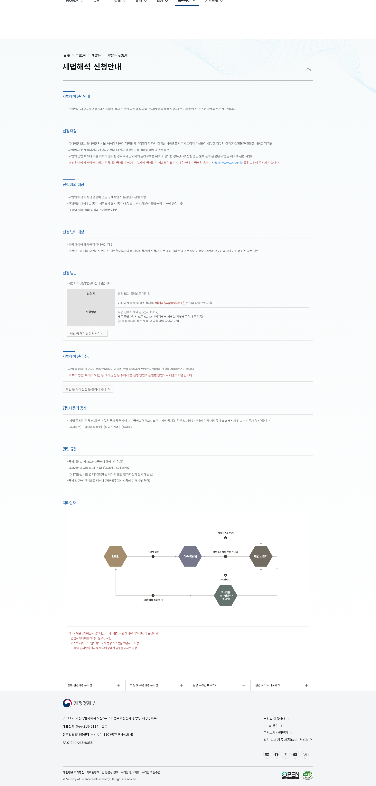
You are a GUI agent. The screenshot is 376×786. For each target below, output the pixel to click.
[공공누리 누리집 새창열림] (290, 776)
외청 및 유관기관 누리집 (144, 685)
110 (106, 734)
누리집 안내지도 (130, 772)
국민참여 (81, 55)
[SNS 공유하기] (309, 68)
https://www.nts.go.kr (228, 162)
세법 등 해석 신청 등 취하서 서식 (86, 389)
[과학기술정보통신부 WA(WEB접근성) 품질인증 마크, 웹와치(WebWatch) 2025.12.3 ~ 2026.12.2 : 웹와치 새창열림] (307, 776)
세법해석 (96, 55)
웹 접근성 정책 (110, 772)
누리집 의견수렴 (151, 772)
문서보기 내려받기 (276, 733)
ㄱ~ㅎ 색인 (271, 726)
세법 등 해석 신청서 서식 (85, 333)
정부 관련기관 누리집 (80, 685)
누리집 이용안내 (274, 719)
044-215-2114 (87, 726)
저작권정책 (93, 772)
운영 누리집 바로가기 (205, 685)
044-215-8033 (81, 743)
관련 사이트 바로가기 (267, 685)
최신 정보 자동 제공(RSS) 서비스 (286, 740)
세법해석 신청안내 (117, 55)
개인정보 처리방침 (73, 772)
